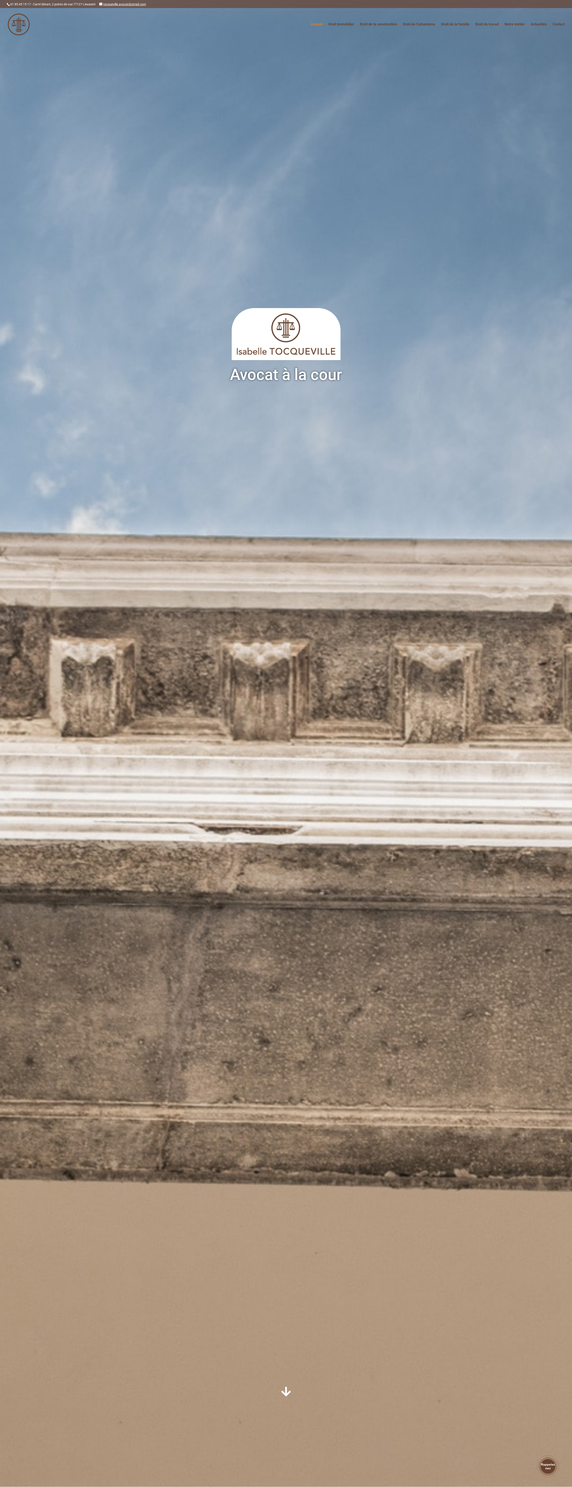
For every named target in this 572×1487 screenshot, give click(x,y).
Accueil (317, 24)
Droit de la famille (455, 24)
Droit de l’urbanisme (419, 24)
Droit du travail (487, 24)
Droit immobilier (341, 24)
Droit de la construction (378, 24)
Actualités (539, 24)
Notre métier (515, 24)
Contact (559, 24)
